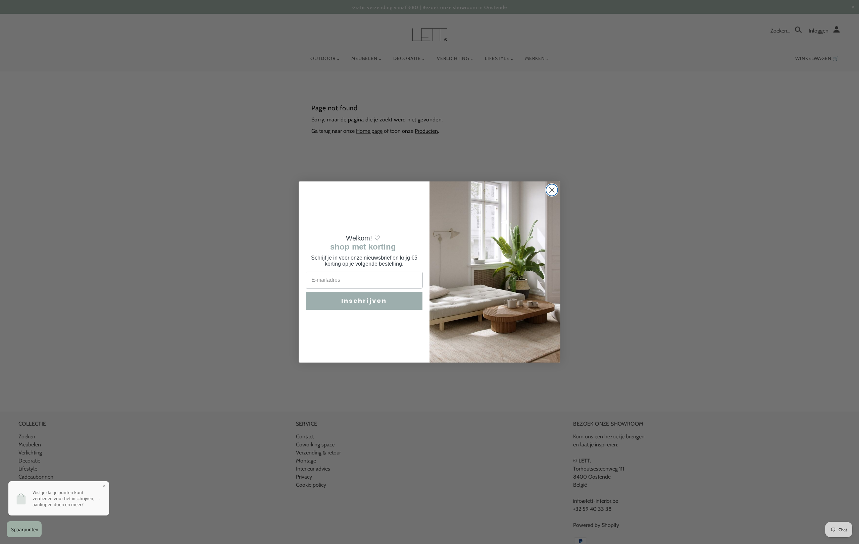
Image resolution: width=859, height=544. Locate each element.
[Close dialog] (552, 190)
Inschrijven (364, 300)
